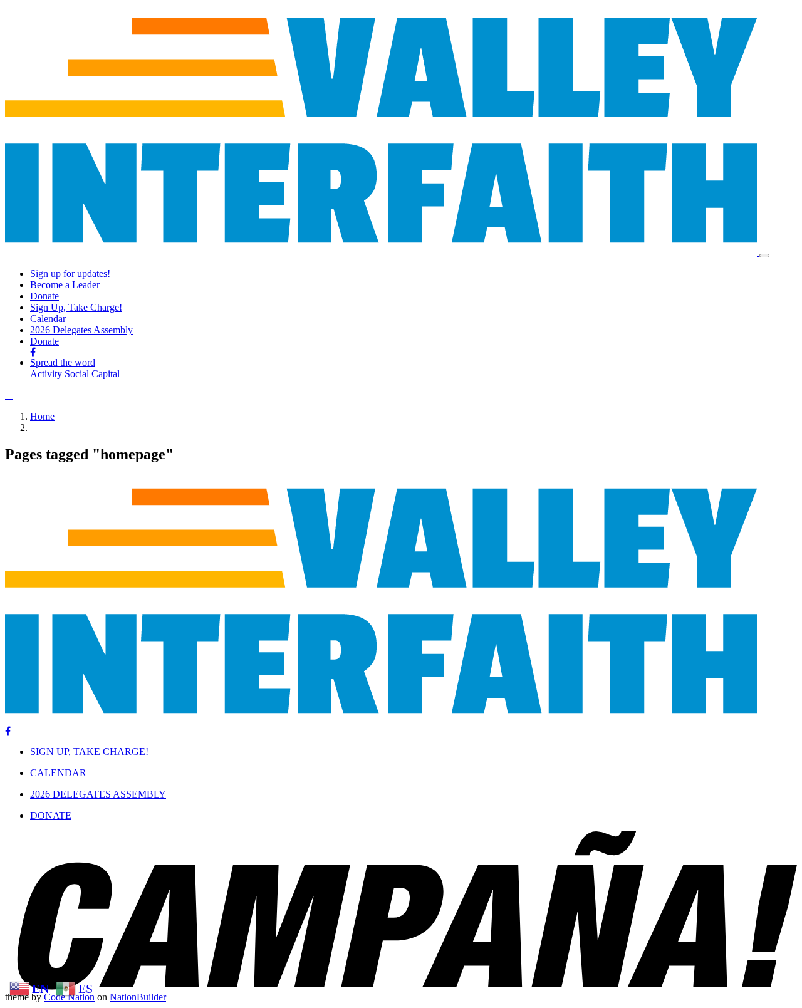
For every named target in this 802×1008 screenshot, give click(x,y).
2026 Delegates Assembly (81, 330)
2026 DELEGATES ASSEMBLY (98, 794)
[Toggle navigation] (764, 255)
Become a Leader (65, 284)
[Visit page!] (33, 352)
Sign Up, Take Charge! (76, 307)
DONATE (50, 815)
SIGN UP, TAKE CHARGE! (89, 751)
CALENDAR (58, 772)
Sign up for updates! (70, 273)
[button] (9, 395)
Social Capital (92, 373)
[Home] (382, 252)
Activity (47, 373)
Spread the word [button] (62, 362)
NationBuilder (138, 997)
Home (42, 416)
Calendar (48, 318)
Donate (44, 296)
